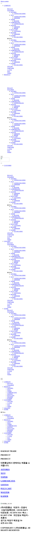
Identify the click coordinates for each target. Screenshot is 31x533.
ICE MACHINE (18, 37)
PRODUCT (7, 74)
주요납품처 (10, 385)
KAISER (13, 35)
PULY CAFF (14, 29)
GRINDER (17, 18)
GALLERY (7, 241)
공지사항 (10, 401)
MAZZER (13, 32)
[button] (10, 9)
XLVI (12, 15)
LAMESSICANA (15, 22)
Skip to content (5, 1)
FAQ (8, 404)
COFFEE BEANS (19, 24)
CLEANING (17, 31)
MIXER (16, 28)
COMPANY (7, 5)
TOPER (13, 19)
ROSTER (16, 21)
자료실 (9, 406)
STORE (6, 308)
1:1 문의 (9, 403)
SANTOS (13, 25)
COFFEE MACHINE (20, 13)
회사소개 (10, 383)
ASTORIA (13, 12)
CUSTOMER (7, 165)
